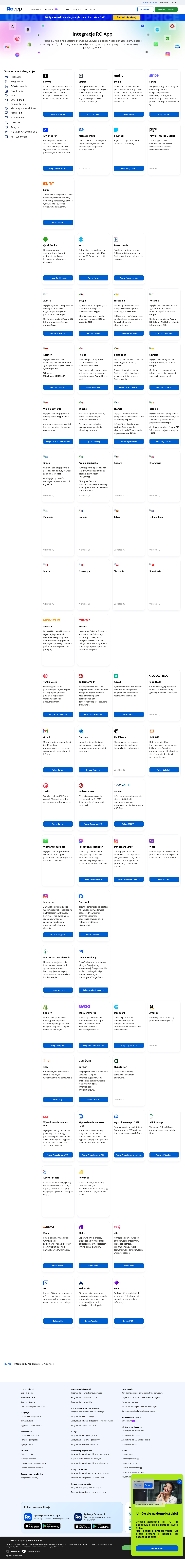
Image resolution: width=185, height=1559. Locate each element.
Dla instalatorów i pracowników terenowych (139, 1406)
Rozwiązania (34, 9)
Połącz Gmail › (58, 770)
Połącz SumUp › (58, 114)
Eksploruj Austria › (58, 333)
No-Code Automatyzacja (24, 131)
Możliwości (49, 9)
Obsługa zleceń (27, 1393)
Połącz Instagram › (58, 935)
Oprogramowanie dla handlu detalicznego (138, 1411)
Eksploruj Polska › (93, 387)
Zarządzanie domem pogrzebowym (85, 1440)
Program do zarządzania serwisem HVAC (87, 1477)
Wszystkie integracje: (19, 71)
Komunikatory (18, 104)
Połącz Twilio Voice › (58, 714)
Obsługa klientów (28, 1402)
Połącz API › (58, 1321)
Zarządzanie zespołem (30, 1435)
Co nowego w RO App (130, 1458)
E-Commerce (17, 117)
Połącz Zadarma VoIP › (93, 714)
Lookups (15, 122)
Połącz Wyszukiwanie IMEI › (93, 1155)
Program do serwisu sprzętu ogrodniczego (88, 1492)
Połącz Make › (93, 1265)
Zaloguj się (164, 2)
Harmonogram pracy (29, 1440)
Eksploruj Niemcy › (58, 387)
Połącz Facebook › (93, 935)
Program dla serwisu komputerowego (86, 1393)
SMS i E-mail (17, 100)
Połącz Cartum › (93, 1099)
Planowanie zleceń (28, 1397)
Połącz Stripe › (164, 114)
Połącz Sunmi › (58, 222)
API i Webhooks (19, 136)
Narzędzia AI (126, 1421)
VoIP (13, 95)
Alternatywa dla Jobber (130, 1435)
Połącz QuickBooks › (58, 278)
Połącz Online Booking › (93, 990)
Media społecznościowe (23, 108)
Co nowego (90, 9)
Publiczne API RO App (130, 1463)
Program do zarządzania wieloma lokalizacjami (140, 1397)
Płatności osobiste (28, 1458)
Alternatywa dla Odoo (130, 1444)
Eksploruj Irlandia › (164, 441)
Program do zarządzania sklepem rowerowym (90, 1454)
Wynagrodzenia (27, 1444)
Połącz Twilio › (58, 824)
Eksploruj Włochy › (93, 441)
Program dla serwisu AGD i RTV (84, 1397)
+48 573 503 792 (151, 2)
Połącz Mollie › (129, 114)
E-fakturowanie (19, 86)
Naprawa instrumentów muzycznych (86, 1458)
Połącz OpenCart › (129, 1045)
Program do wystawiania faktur (33, 1463)
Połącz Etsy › (58, 1099)
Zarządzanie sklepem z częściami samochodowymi (92, 1421)
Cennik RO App (127, 1454)
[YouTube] (130, 1528)
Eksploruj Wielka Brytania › (58, 441)
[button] (62, 1555)
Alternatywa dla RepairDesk (132, 1431)
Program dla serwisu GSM (81, 1402)
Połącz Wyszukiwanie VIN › (58, 1155)
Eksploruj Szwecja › (164, 387)
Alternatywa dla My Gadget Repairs (135, 1440)
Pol (173, 2)
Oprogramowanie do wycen (32, 1468)
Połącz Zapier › (58, 1265)
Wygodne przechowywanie (32, 1425)
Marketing (16, 112)
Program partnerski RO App (132, 1472)
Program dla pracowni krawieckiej (85, 1444)
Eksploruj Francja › (129, 441)
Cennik (66, 9)
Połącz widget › (58, 990)
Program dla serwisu (129, 1402)
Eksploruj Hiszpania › (129, 333)
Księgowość (17, 81)
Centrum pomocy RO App (131, 1468)
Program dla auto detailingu (82, 1416)
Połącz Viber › (164, 879)
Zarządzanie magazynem (31, 1416)
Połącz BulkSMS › (164, 770)
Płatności (16, 77)
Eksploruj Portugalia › (128, 387)
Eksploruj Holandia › (164, 333)
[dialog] (92, 1548)
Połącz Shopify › (58, 1045)
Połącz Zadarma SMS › (93, 824)
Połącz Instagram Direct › (129, 879)
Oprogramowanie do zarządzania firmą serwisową (142, 1393)
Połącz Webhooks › (93, 1321)
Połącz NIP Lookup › (164, 1155)
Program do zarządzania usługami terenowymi (90, 1473)
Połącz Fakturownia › (129, 278)
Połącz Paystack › (128, 168)
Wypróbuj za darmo (166, 9)
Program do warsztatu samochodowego (87, 1412)
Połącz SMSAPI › (129, 824)
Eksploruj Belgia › (93, 333)
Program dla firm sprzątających (84, 1435)
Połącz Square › (93, 114)
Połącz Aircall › (129, 714)
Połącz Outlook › (93, 770)
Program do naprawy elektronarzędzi (86, 1487)
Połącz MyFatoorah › (58, 168)
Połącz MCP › (128, 1321)
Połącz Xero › (93, 278)
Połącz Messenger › (93, 879)
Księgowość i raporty (29, 1477)
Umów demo (145, 9)
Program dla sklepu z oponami (83, 1425)
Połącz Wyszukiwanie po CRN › (129, 1155)
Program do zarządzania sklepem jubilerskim (89, 1463)
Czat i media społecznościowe (33, 1406)
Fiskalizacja (17, 90)
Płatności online (27, 1454)
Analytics (15, 127)
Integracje (77, 9)
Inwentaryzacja (27, 1421)
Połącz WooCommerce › (93, 1045)
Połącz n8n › (129, 1265)
